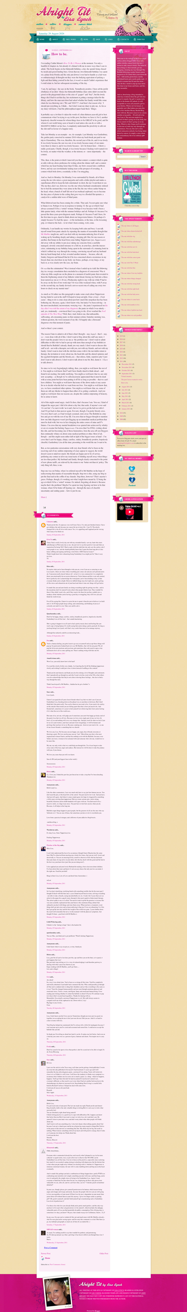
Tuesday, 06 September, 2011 (56, 1008)
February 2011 (126, 406)
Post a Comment (50, 1247)
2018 (121, 339)
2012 (121, 358)
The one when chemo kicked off (131, 231)
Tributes (141, 39)
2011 (121, 361)
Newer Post (45, 1253)
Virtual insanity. (126, 376)
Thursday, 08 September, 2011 (56, 1042)
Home (42, 39)
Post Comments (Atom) (57, 1264)
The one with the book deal (130, 252)
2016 (121, 345)
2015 (121, 348)
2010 (121, 413)
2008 (121, 419)
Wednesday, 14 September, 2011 (57, 1095)
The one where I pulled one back (131, 310)
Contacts (124, 39)
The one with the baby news (130, 294)
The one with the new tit (129, 247)
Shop (98, 39)
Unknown (50, 521)
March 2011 (126, 402)
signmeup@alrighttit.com (125, 443)
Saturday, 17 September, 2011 (56, 1225)
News (86, 39)
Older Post (104, 1253)
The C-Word (71, 39)
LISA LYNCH (119, 1290)
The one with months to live (130, 304)
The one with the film (128, 268)
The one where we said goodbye (131, 315)
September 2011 (127, 373)
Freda (49, 1046)
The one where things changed (131, 278)
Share (43, 497)
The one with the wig (128, 236)
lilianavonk (50, 1147)
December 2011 (127, 364)
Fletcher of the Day (53, 845)
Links (110, 39)
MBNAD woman (52, 1229)
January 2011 (126, 409)
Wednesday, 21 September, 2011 (57, 1242)
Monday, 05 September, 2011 (56, 653)
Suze (48, 1060)
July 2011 (125, 390)
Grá (48, 977)
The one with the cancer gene (130, 257)
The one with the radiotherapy (131, 241)
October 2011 (126, 370)
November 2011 (127, 367)
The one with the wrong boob (130, 283)
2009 (121, 416)
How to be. (59, 53)
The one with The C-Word (129, 262)
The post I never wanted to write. (132, 379)
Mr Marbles (45, 234)
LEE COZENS (96, 1293)
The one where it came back (130, 299)
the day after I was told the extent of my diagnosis (74, 306)
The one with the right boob (130, 289)
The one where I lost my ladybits (131, 273)
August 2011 (126, 386)
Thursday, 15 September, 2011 (56, 1143)
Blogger (97, 1311)
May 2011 (125, 396)
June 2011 (125, 393)
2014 (121, 352)
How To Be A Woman (72, 63)
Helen (49, 771)
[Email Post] (44, 507)
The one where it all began (130, 226)
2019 (121, 336)
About (55, 39)
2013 (121, 355)
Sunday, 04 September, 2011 (56, 535)
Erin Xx (49, 539)
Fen (48, 640)
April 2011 (125, 399)
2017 (121, 342)
